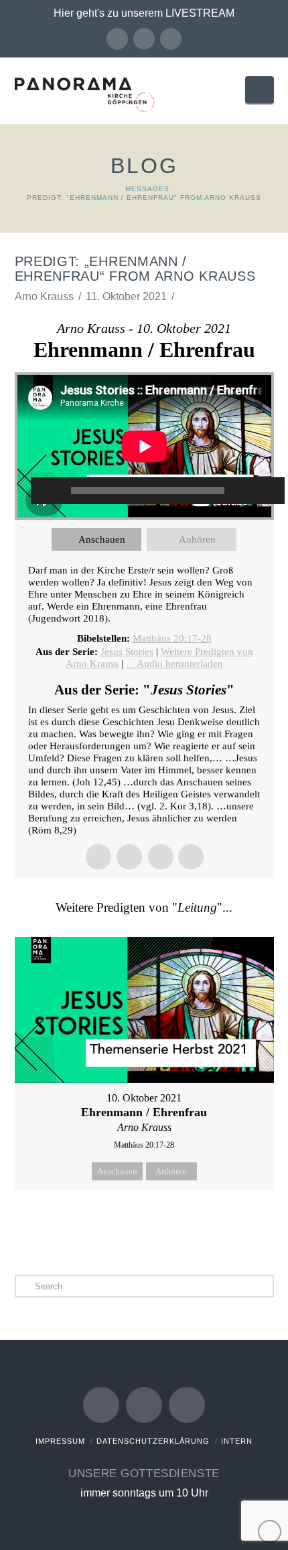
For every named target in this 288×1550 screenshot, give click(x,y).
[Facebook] (117, 38)
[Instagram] (171, 38)
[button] (259, 90)
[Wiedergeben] (48, 491)
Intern (237, 1441)
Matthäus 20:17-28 (172, 638)
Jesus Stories (126, 651)
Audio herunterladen (180, 663)
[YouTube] (144, 38)
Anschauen (101, 539)
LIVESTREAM (199, 13)
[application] (144, 446)
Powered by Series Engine (144, 1223)
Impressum (60, 1441)
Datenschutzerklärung (153, 1441)
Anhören (197, 539)
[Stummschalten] (248, 491)
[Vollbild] (268, 491)
